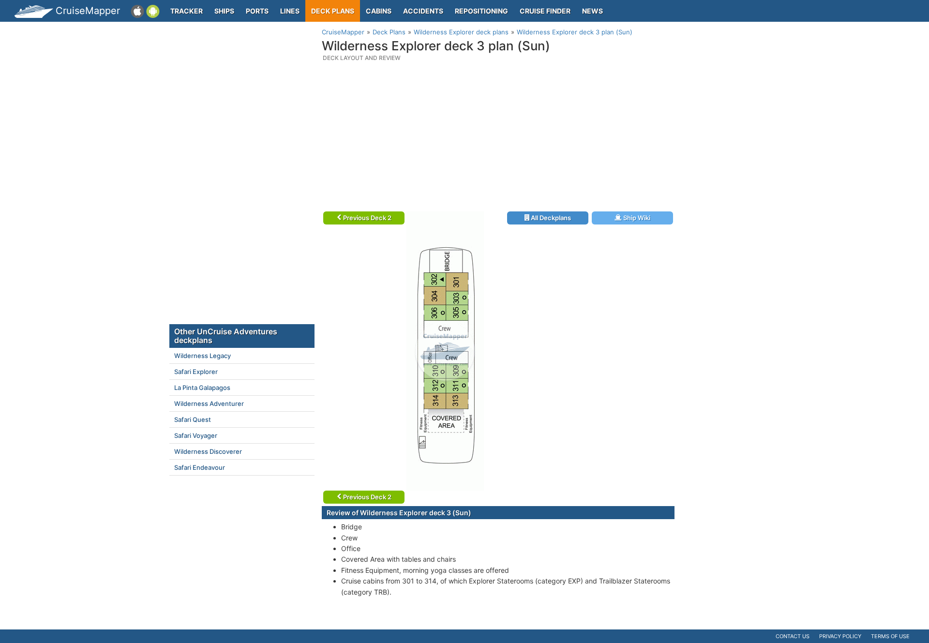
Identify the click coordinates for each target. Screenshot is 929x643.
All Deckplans (550, 218)
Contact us (792, 636)
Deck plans (332, 11)
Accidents (423, 11)
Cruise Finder (545, 11)
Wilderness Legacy (202, 355)
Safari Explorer (196, 371)
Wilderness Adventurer (209, 403)
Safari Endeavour (199, 467)
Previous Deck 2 (366, 218)
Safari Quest (192, 419)
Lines (290, 11)
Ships (224, 11)
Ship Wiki (636, 218)
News (592, 11)
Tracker (186, 11)
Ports (257, 11)
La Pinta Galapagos (202, 387)
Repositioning (481, 11)
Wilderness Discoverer (208, 451)
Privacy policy (840, 636)
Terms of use (890, 636)
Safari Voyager (195, 435)
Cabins (378, 11)
